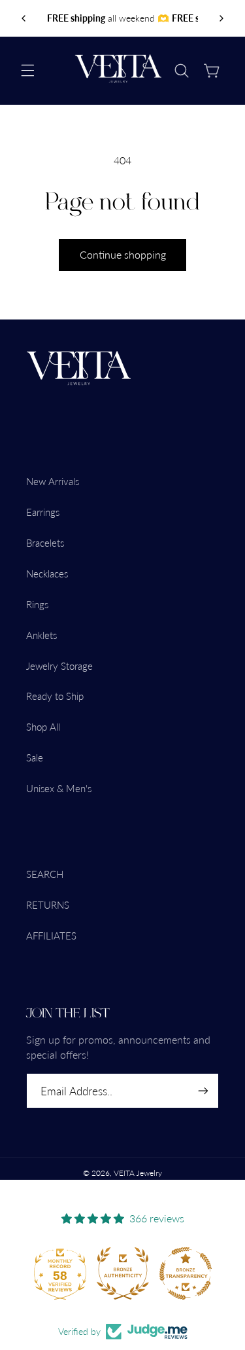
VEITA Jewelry (138, 1173)
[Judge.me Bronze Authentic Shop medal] (123, 1273)
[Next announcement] (221, 18)
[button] (27, 71)
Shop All (43, 727)
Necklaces (47, 573)
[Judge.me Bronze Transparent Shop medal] (185, 1273)
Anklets (41, 635)
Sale (34, 757)
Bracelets (45, 543)
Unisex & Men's (58, 788)
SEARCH (44, 874)
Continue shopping (123, 254)
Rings (37, 604)
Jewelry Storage (59, 666)
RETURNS (47, 905)
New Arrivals (52, 481)
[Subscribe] (203, 1091)
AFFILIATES (51, 935)
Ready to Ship (55, 696)
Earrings (42, 512)
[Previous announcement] (23, 18)
